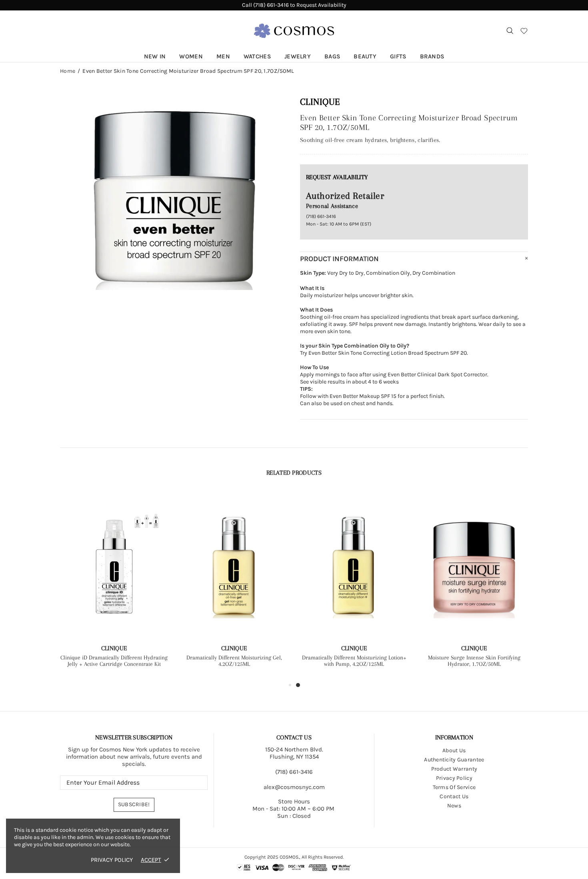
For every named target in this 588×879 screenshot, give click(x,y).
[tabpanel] (354, 585)
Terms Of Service (454, 787)
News (454, 805)
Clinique (320, 101)
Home (67, 71)
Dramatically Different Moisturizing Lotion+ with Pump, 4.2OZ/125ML (354, 660)
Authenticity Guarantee (454, 759)
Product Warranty (454, 768)
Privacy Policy (454, 778)
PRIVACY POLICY (112, 859)
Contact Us (454, 796)
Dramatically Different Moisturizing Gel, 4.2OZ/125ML (234, 660)
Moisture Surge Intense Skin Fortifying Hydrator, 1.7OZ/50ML (474, 660)
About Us (454, 750)
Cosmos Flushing (294, 31)
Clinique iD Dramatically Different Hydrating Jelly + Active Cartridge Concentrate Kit (114, 660)
